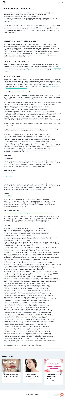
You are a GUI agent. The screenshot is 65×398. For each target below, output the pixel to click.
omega (16, 345)
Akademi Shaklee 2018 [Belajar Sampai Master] (54, 376)
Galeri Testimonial (8, 172)
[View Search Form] (55, 2)
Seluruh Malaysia (8, 195)
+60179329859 (9, 158)
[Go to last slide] (4, 372)
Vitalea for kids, (50, 86)
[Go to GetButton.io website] (62, 396)
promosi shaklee (31, 345)
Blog (5, 180)
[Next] (61, 372)
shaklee (39, 345)
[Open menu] (62, 2)
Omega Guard (27, 69)
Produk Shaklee (8, 176)
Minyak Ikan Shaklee (8, 345)
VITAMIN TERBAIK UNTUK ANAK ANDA (16, 88)
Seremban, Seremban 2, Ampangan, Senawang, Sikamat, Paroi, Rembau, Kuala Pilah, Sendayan (28, 213)
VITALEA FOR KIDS (12, 76)
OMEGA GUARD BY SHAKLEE (16, 62)
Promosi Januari (23, 345)
